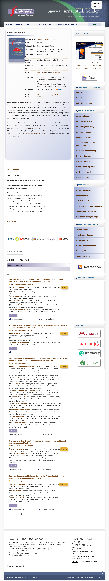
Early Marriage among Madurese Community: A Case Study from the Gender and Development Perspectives (36, 477)
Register (96, 3)
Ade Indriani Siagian (19, 403)
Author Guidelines (83, 190)
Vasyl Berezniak (17, 300)
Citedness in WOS (83, 240)
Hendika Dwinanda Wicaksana (23, 366)
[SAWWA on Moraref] (64, 239)
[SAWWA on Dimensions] (26, 239)
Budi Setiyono (16, 377)
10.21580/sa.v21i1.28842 (24, 284)
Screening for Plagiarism (86, 211)
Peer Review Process (84, 121)
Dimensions (42, 95)
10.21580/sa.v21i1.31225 (23, 363)
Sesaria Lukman (17, 333)
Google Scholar (55, 95)
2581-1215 (41, 72)
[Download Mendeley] (89, 334)
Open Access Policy (84, 137)
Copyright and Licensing (86, 151)
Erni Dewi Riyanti (17, 449)
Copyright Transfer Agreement (89, 206)
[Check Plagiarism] (89, 343)
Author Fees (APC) (83, 172)
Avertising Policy (83, 161)
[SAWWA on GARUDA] (13, 239)
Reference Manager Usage (87, 217)
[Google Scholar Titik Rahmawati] (59, 89)
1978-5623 (56, 72)
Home (9, 24)
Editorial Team (82, 93)
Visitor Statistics (83, 256)
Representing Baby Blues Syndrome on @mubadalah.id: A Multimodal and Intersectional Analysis (37, 442)
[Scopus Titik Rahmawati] (57, 89)
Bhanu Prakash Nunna (19, 309)
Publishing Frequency (85, 127)
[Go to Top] (103, 573)
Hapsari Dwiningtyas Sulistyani (23, 390)
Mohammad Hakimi (18, 338)
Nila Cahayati (16, 490)
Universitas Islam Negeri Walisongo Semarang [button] (21, 577)
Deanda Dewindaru (18, 397)
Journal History (82, 230)
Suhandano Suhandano (20, 453)
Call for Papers (13, 169)
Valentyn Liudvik (17, 305)
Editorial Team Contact (85, 103)
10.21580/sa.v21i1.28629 (24, 330)
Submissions (46, 24)
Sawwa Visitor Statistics (88, 562)
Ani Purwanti (16, 292)
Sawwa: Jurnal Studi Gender (48, 39)
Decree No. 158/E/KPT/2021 (35, 134)
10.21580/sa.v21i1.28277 (24, 481)
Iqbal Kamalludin (17, 287)
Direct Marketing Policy (85, 167)
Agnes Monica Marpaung (20, 409)
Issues (32, 24)
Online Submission (84, 195)
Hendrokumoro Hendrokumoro (23, 458)
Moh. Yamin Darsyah (19, 422)
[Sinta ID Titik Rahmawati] (61, 89)
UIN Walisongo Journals (66, 24)
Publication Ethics (83, 132)
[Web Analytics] (75, 562)
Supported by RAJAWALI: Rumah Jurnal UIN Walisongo (85, 577)
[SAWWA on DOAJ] (51, 239)
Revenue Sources (83, 156)
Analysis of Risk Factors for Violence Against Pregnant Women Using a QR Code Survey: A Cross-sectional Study (38, 326)
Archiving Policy (82, 177)
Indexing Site (81, 251)
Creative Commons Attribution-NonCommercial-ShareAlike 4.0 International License (85, 556)
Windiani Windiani (18, 484)
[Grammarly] (89, 353)
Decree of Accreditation (86, 246)
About (20, 24)
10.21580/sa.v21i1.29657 (24, 446)
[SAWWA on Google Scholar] (38, 239)
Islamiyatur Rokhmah (19, 342)
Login (95, 7)
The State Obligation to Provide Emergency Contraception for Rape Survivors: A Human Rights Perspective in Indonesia (36, 280)
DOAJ (41, 97)
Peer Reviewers (82, 98)
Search (95, 24)
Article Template (83, 201)
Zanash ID (20, 566)
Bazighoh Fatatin (18, 497)
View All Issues (13, 514)
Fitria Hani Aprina (18, 416)
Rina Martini (15, 384)
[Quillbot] (89, 363)
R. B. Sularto (16, 296)
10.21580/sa (41, 69)
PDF (14, 315)
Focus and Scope (83, 116)
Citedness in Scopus (84, 235)
